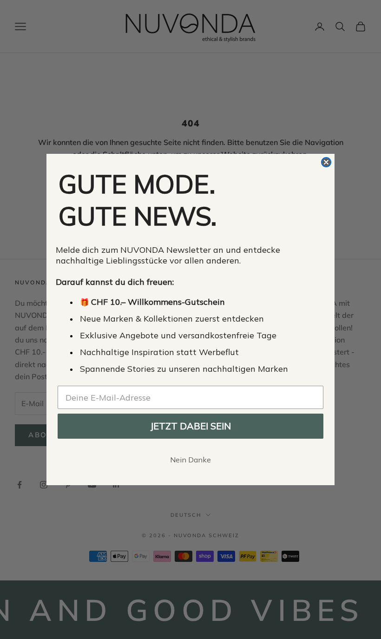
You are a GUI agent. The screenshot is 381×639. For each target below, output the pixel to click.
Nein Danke (190, 459)
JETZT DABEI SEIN (190, 426)
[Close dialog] (326, 162)
